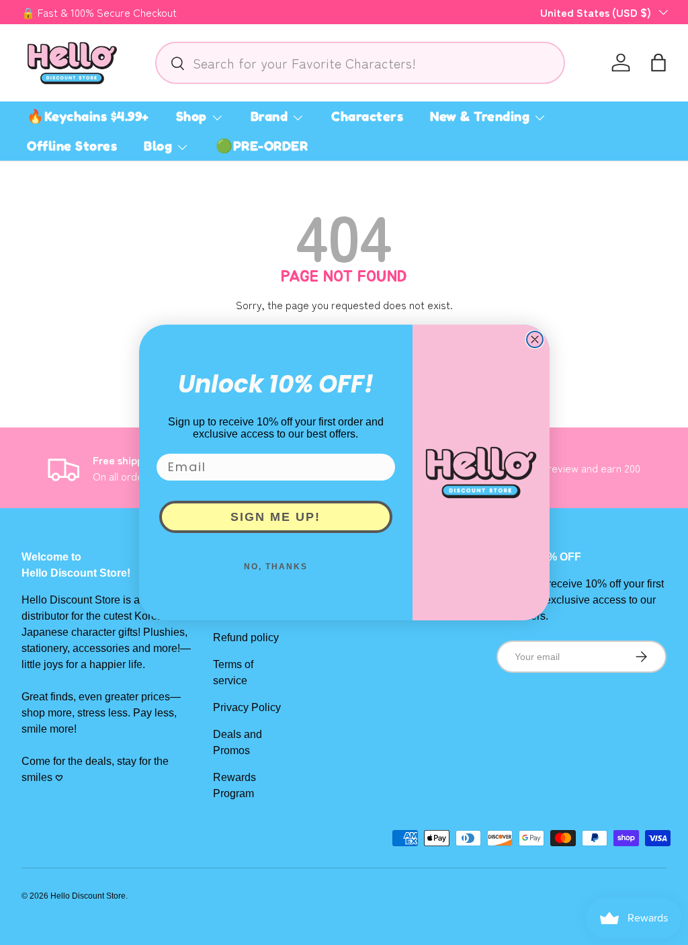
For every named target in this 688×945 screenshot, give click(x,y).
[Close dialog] (535, 339)
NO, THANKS (276, 566)
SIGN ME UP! (275, 517)
